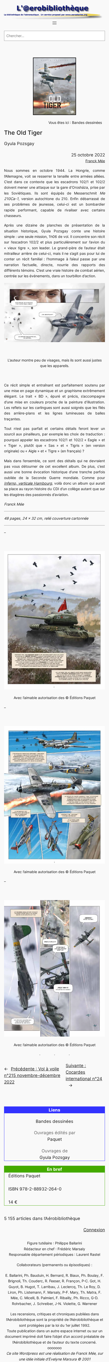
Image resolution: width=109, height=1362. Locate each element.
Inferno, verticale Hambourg (28, 483)
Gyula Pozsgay (19, 143)
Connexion (94, 1229)
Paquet (54, 1139)
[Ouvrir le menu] (54, 23)
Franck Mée (95, 161)
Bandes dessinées (87, 122)
